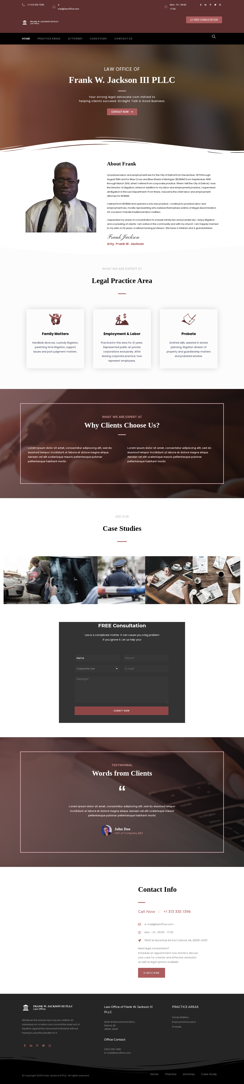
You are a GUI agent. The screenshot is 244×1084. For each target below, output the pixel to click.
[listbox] (97, 668)
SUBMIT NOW (122, 710)
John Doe (122, 829)
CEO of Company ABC (128, 833)
